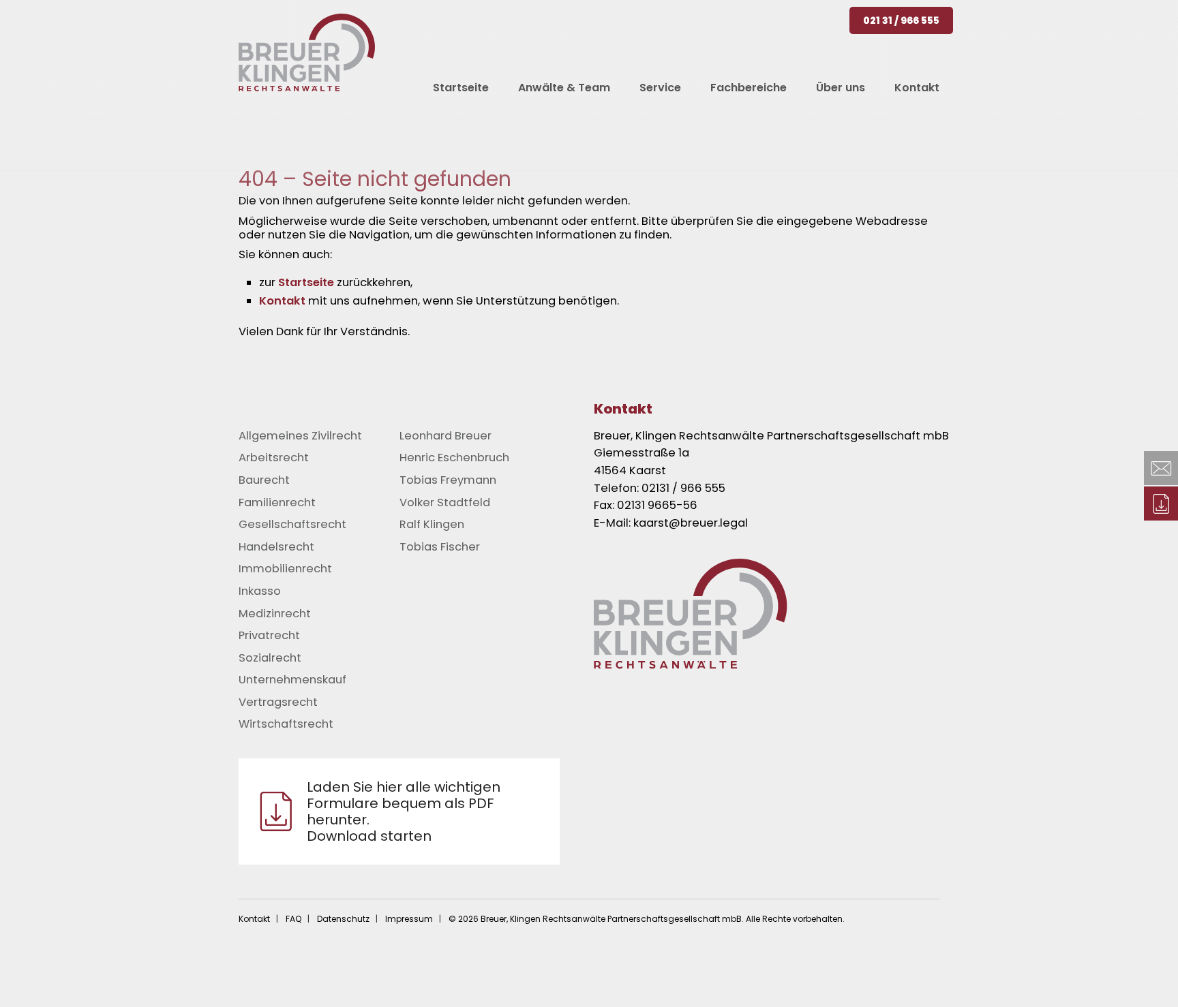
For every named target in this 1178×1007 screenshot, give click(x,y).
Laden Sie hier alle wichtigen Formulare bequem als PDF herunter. (403, 811)
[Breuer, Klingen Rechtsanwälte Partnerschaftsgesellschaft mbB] (307, 52)
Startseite (306, 282)
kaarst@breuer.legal (690, 523)
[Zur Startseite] (787, 613)
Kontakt (282, 301)
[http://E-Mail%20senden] (1161, 468)
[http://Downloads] (1161, 503)
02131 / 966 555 (683, 488)
